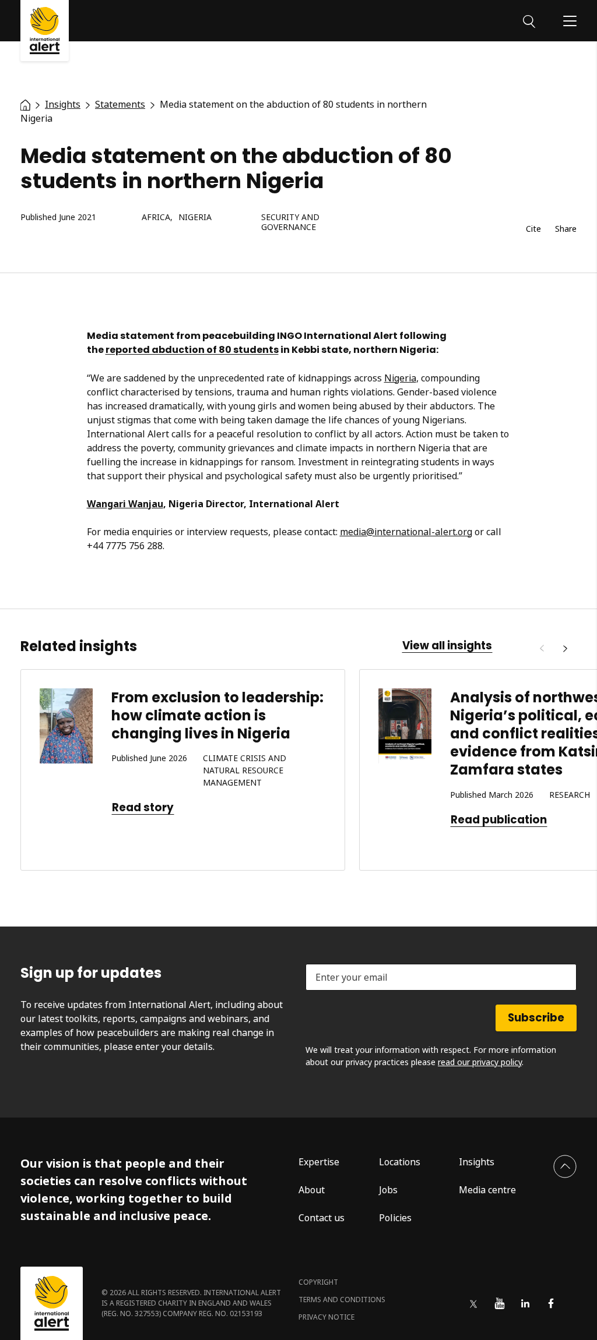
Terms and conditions (341, 1299)
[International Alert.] (25, 104)
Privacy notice (326, 1317)
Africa (156, 217)
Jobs (388, 1189)
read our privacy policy (480, 1061)
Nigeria (195, 217)
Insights (476, 1161)
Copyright (318, 1282)
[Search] (529, 20)
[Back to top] (565, 1166)
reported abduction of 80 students (192, 349)
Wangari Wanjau (125, 503)
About (311, 1189)
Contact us (321, 1217)
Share (566, 229)
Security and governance (290, 222)
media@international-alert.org (406, 531)
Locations (399, 1161)
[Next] (565, 648)
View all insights (447, 646)
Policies (395, 1217)
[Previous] (541, 648)
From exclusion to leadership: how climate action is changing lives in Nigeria (217, 715)
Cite (533, 229)
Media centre (487, 1189)
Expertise (318, 1161)
